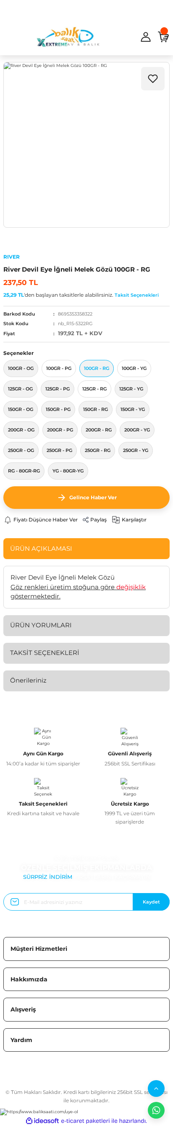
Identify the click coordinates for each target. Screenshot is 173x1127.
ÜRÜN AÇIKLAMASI (41, 548)
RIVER (11, 257)
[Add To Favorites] (153, 78)
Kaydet (151, 902)
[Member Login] (145, 37)
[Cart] (163, 37)
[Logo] (68, 36)
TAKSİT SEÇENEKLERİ (44, 653)
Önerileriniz (28, 680)
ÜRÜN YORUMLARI (41, 625)
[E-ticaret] (85, 1121)
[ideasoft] (42, 1121)
